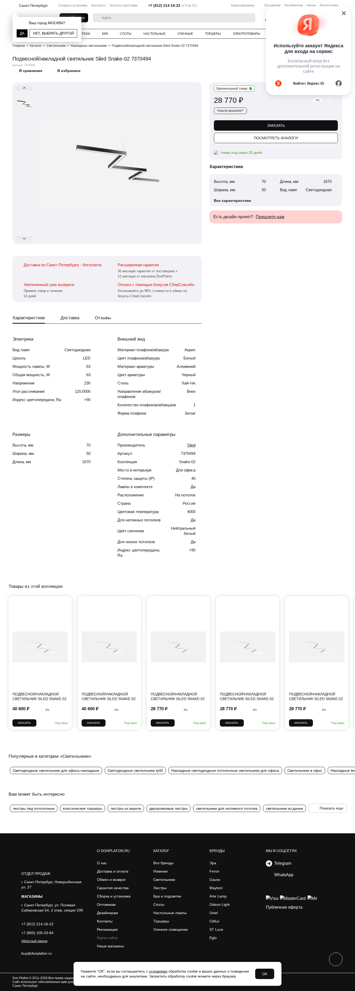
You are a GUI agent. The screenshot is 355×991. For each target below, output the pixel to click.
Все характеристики (232, 200)
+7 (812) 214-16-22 (164, 5)
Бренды (217, 851)
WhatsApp (282, 875)
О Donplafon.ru (113, 851)
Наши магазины (243, 5)
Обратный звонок (34, 941)
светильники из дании (284, 808)
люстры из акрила (125, 808)
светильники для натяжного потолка (227, 808)
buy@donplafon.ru (36, 953)
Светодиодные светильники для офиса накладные (56, 770)
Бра (105, 34)
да (22, 33)
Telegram (281, 863)
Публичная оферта (284, 907)
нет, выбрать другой (53, 33)
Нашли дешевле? (230, 110)
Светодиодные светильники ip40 (135, 770)
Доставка (70, 317)
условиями (158, 971)
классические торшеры (82, 808)
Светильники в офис (304, 770)
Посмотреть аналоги (276, 138)
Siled (191, 445)
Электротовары (246, 34)
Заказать (276, 125)
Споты (126, 34)
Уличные (185, 34)
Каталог (161, 851)
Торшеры (213, 34)
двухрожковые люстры (168, 808)
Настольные (154, 34)
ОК (264, 974)
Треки (85, 34)
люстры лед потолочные (34, 808)
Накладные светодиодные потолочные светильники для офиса (225, 770)
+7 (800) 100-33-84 (37, 933)
